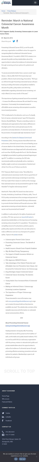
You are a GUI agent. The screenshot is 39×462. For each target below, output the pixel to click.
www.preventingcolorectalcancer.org (19, 301)
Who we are (5, 399)
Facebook (8, 420)
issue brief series (27, 217)
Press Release (11, 11)
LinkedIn (8, 417)
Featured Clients (7, 402)
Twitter (7, 413)
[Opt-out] (37, 457)
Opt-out (22, 459)
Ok (16, 459)
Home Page (5, 396)
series (16, 234)
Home (3, 11)
